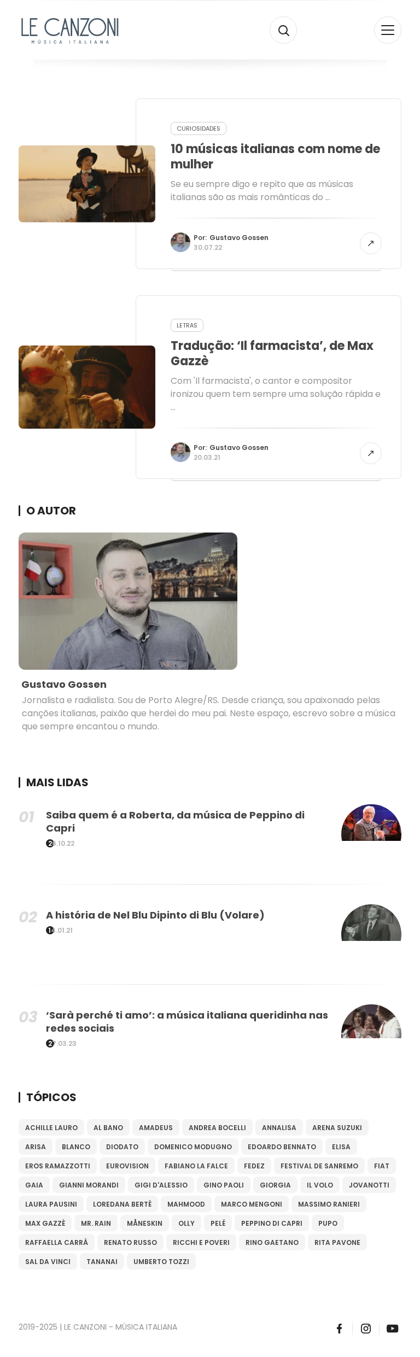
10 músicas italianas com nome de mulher (275, 157)
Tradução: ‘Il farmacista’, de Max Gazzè (272, 353)
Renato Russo (130, 1242)
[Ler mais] (371, 243)
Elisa (341, 1146)
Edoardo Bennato (282, 1146)
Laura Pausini (51, 1204)
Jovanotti (369, 1185)
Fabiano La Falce (196, 1166)
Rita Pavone (337, 1242)
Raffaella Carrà (56, 1242)
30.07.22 (208, 247)
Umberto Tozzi (161, 1261)
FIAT (381, 1166)
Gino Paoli (223, 1185)
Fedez (254, 1166)
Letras (187, 325)
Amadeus (156, 1127)
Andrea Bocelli (217, 1127)
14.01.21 (60, 930)
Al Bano (108, 1127)
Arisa (35, 1146)
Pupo (327, 1223)
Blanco (76, 1146)
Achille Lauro (51, 1127)
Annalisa (279, 1127)
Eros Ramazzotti (57, 1166)
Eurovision (127, 1166)
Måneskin (144, 1223)
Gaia (34, 1185)
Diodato (122, 1146)
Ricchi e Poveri (201, 1242)
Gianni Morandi (89, 1185)
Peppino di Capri (271, 1223)
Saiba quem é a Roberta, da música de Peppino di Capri (175, 821)
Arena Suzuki (337, 1127)
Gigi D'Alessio (161, 1185)
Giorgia (275, 1185)
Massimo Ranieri (329, 1204)
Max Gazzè (45, 1223)
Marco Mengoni (251, 1204)
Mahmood (186, 1204)
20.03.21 (207, 457)
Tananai (102, 1261)
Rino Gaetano (272, 1242)
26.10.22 (61, 843)
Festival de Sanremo (319, 1166)
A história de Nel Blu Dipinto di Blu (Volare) (155, 915)
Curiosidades (198, 128)
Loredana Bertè (122, 1204)
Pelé (218, 1223)
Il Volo (320, 1185)
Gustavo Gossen (239, 237)
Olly (186, 1223)
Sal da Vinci (48, 1261)
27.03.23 (62, 1043)
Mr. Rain (96, 1223)
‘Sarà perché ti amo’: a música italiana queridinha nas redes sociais (187, 1021)
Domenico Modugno (193, 1146)
